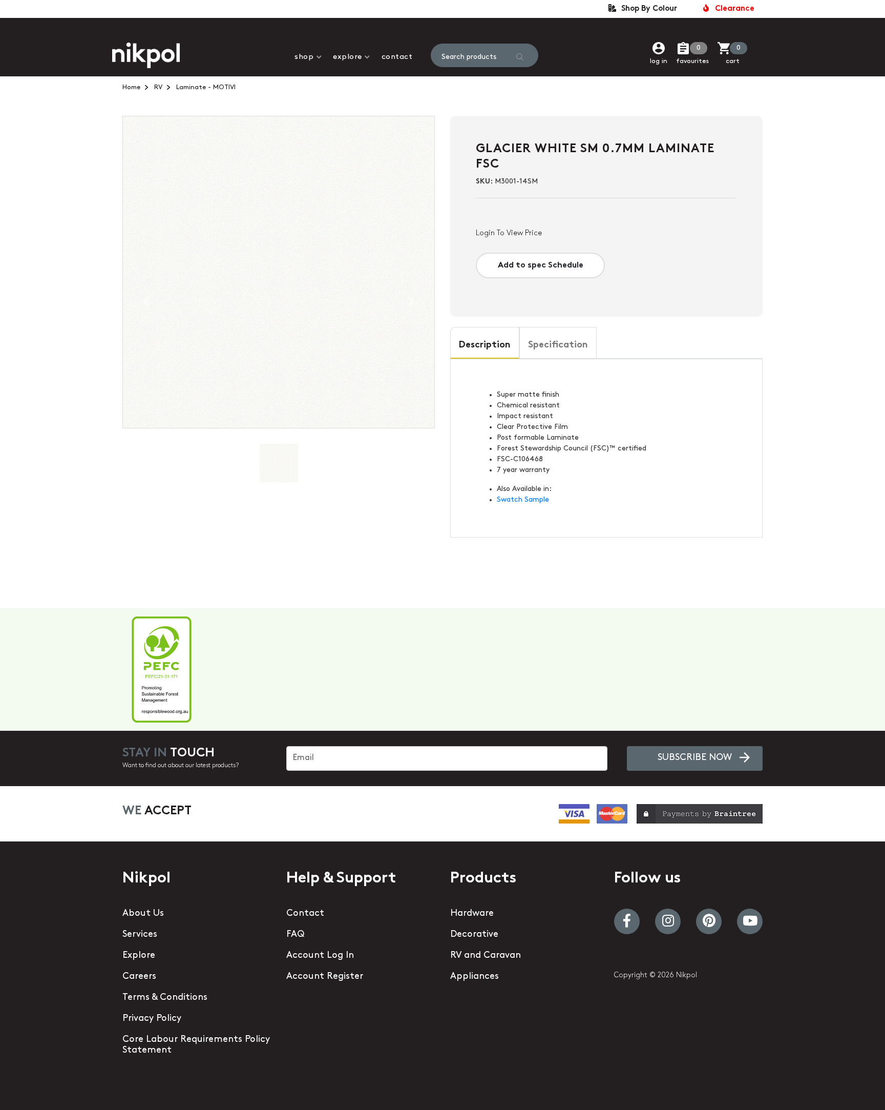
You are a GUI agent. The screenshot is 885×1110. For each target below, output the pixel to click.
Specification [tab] (558, 345)
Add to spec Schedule (540, 265)
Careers (139, 976)
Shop (303, 57)
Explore (347, 57)
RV (158, 87)
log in (658, 61)
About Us (143, 913)
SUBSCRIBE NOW (695, 758)
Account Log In (320, 955)
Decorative (474, 934)
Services (139, 934)
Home (131, 87)
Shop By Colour (647, 9)
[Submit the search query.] (520, 57)
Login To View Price (509, 233)
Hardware (472, 913)
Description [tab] (485, 345)
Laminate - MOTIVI (206, 87)
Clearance (732, 9)
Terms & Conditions (164, 997)
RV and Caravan (485, 955)
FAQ (295, 934)
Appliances (474, 976)
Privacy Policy (151, 1018)
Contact (397, 57)
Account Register (324, 976)
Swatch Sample (523, 500)
